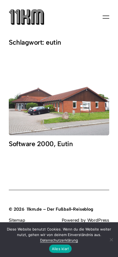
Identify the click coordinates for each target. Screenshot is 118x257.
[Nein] (111, 239)
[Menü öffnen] (106, 17)
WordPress (98, 220)
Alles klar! (60, 249)
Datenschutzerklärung (59, 240)
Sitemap (17, 220)
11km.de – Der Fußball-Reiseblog (60, 209)
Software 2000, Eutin (41, 144)
